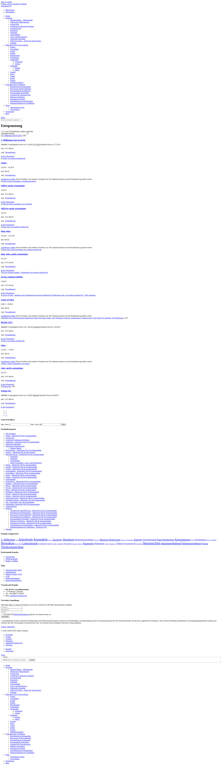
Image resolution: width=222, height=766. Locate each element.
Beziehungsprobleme (84, 539)
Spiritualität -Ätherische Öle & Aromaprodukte (23, 504)
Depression (114, 539)
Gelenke (213, 540)
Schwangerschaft (129, 544)
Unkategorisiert (11, 506)
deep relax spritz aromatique (14, 254)
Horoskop (7, 543)
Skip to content (6, 2)
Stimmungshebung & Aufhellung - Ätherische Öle (28, 527)
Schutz (120, 543)
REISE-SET (7, 322)
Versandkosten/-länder (14, 570)
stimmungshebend (171, 543)
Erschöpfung (200, 539)
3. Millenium (8, 539)
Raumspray (89, 543)
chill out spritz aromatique (13, 208)
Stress (205, 543)
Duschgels (14, 457)
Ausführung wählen (8, 179)
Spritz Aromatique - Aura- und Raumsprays (26, 463)
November (75, 544)
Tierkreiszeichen (12, 547)
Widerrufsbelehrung (13, 578)
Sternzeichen (151, 543)
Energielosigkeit (149, 539)
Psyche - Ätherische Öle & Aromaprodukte (21, 488)
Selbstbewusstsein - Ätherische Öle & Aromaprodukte (25, 500)
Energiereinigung (165, 539)
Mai (53, 544)
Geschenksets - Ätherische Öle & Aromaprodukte (24, 471)
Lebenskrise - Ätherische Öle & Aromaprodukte (23, 481)
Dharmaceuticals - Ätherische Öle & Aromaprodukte (25, 454)
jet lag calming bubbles (12, 277)
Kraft (20, 544)
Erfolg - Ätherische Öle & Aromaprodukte (21, 465)
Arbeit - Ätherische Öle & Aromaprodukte (21, 436)
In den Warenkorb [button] (7, 156)
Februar (209, 540)
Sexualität (139, 544)
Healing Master (15, 448)
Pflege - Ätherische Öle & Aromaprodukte (21, 486)
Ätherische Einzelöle (13, 444)
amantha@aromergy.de (18, 596)
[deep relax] (14, 227)
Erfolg (192, 540)
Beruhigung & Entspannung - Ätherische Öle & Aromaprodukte (33, 513)
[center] (13, 158)
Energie (138, 539)
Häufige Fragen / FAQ (14, 574)
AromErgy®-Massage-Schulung (17, 440)
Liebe (49, 544)
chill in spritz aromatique (13, 185)
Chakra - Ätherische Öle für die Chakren (20, 452)
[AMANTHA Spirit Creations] (14, 4)
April (16, 540)
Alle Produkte (11, 434)
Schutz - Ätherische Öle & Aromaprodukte (21, 496)
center (4, 163)
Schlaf (106, 544)
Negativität (67, 544)
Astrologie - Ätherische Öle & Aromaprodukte (22, 442)
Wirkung (9, 509)
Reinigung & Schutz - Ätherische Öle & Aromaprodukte (30, 523)
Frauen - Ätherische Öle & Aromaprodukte (21, 469)
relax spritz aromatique (12, 368)
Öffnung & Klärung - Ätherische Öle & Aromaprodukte (30, 521)
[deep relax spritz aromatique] (21, 250)
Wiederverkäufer (12, 559)
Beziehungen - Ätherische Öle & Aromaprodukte (23, 450)
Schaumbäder (15, 461)
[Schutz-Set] (6, 386)
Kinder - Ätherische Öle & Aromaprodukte (21, 477)
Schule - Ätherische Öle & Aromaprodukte (21, 494)
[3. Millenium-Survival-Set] (11, 136)
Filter (63, 424)
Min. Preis (4, 424)
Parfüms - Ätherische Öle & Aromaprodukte (22, 484)
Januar (16, 544)
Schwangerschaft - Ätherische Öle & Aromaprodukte (25, 498)
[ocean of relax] (48, 295)
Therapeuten (10, 557)
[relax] (13, 341)
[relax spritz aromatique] (15, 364)
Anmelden (5, 617)
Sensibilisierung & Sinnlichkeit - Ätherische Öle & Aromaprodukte (34, 525)
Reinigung (99, 543)
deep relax (6, 231)
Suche (5, 660)
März (55, 544)
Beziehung (68, 539)
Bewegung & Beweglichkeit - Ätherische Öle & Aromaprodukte (33, 515)
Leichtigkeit (42, 544)
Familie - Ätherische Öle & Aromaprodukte (21, 467)
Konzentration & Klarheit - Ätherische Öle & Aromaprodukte (32, 519)
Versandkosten (10, 152)
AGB (8, 576)
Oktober (80, 544)
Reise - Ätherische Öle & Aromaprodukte (21, 490)
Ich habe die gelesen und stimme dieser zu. (27, 614)
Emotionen (130, 540)
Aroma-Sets (10, 438)
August (50, 540)
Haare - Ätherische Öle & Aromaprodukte (21, 475)
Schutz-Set (6, 391)
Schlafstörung (112, 544)
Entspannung (182, 539)
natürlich (60, 544)
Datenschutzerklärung (14, 580)
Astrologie (25, 539)
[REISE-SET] (62, 318)
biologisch (97, 540)
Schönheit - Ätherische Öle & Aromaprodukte (22, 492)
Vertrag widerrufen (8, 627)
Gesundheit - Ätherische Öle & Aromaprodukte (23, 473)
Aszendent (40, 539)
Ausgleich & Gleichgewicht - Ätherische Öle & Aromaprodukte (33, 511)
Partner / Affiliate (12, 561)
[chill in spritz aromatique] (18, 181)
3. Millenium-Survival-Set (13, 140)
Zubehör (9, 529)
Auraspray (57, 539)
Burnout (104, 539)
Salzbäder (13, 459)
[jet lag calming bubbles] (24, 272)
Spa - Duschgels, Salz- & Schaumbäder (20, 502)
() (6, 6)
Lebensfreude (10, 479)
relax (3, 345)
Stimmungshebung (192, 543)
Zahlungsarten (11, 572)
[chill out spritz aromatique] (16, 204)
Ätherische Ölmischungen (15, 446)
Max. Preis (35, 424)
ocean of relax (7, 300)
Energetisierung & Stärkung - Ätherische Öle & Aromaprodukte (33, 517)
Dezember (123, 540)
